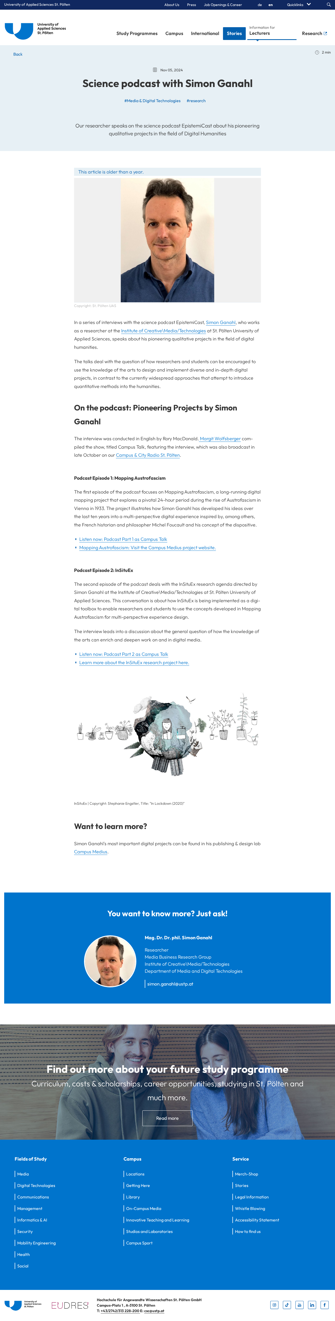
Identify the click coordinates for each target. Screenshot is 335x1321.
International (205, 33)
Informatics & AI (32, 1219)
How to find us (248, 1231)
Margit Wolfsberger (220, 439)
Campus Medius (90, 852)
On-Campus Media (143, 1208)
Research (312, 33)
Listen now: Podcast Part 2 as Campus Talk (123, 654)
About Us (171, 4)
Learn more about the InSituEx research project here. (134, 662)
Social (23, 1265)
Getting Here (138, 1185)
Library (133, 1197)
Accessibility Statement (257, 1219)
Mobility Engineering (36, 1242)
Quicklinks (295, 4)
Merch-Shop (246, 1174)
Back (18, 54)
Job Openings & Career (223, 4)
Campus (174, 33)
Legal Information (252, 1197)
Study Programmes (137, 33)
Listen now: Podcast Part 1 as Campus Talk (123, 539)
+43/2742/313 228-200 (120, 1310)
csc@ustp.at (154, 1310)
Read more (167, 1118)
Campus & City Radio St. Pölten (148, 455)
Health (23, 1254)
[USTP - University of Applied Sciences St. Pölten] (36, 27)
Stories (234, 33)
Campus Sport (139, 1242)
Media (23, 1174)
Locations (135, 1174)
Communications (33, 1197)
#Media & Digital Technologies (152, 100)
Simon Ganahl (221, 322)
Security (25, 1231)
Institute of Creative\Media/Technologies (163, 331)
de (260, 4)
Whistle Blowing (250, 1208)
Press (191, 4)
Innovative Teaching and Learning (157, 1219)
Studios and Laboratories (149, 1231)
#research (196, 100)
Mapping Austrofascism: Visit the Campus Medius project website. (147, 547)
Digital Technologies (36, 1185)
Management (29, 1208)
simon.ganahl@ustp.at (170, 984)
